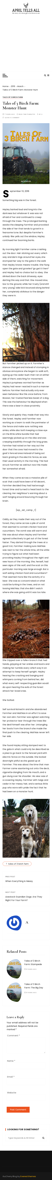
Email (11, 1076)
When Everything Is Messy (19, 881)
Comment (13, 1035)
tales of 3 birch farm (18, 863)
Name (11, 1060)
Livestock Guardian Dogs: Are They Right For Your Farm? (23, 898)
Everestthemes (28, 1176)
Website (11, 1092)
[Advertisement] (26, 42)
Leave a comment (12, 117)
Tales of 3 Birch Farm (13, 97)
